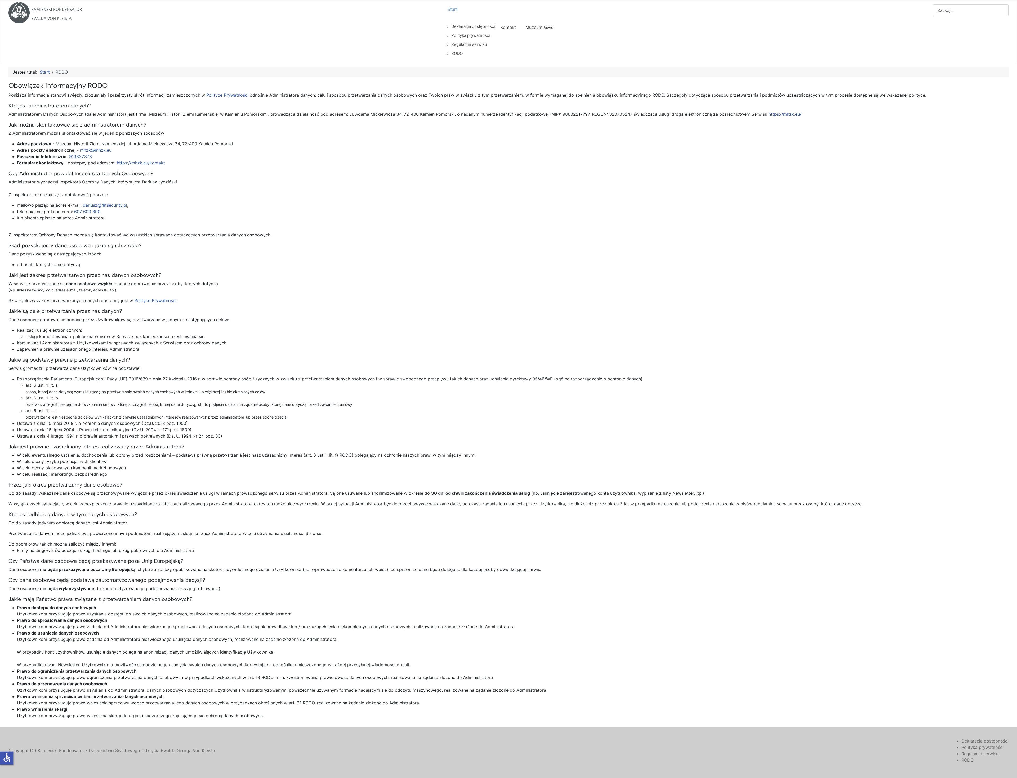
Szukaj (926, 10)
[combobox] (971, 10)
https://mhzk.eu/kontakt (141, 162)
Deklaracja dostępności (985, 741)
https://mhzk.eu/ (785, 114)
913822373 (80, 156)
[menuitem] (469, 14)
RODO (967, 760)
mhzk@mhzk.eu (95, 150)
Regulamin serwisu (979, 753)
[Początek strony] (1008, 768)
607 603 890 (87, 211)
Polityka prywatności (982, 747)
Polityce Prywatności (227, 95)
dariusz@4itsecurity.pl (105, 205)
